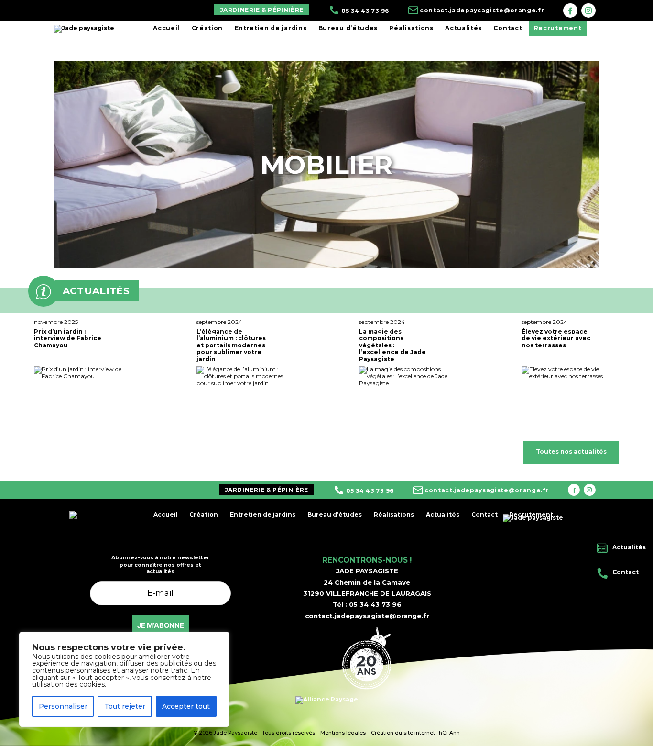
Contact (507, 28)
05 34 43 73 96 (375, 604)
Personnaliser (63, 706)
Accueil (166, 28)
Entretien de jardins (270, 28)
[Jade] (570, 10)
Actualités (463, 28)
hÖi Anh (449, 733)
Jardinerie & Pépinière (262, 9)
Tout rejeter (124, 706)
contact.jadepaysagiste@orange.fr (367, 616)
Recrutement (557, 28)
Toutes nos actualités (571, 451)
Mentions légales (343, 733)
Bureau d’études (348, 28)
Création (207, 28)
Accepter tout (186, 706)
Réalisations (411, 28)
